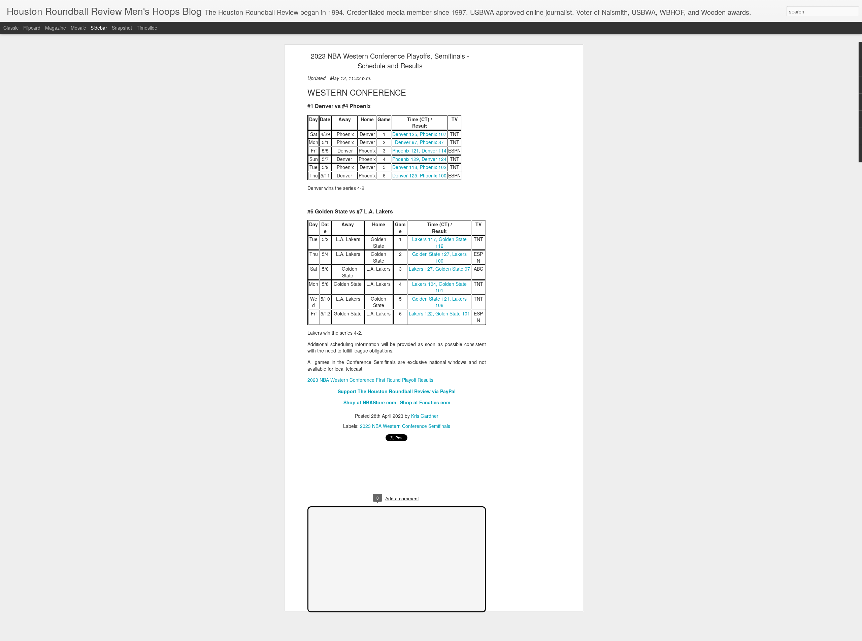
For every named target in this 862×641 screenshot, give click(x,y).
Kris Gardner (424, 415)
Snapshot (122, 27)
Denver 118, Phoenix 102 (419, 167)
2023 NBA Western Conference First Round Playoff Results (370, 379)
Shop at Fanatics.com (425, 402)
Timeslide (147, 27)
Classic (11, 27)
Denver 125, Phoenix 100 (419, 175)
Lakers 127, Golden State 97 (439, 268)
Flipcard (31, 27)
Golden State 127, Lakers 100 (439, 257)
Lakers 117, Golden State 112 (439, 242)
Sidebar (99, 27)
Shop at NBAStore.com (369, 402)
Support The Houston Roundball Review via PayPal (397, 391)
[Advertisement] (523, 160)
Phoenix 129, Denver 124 (419, 159)
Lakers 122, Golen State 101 (439, 313)
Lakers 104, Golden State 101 (439, 287)
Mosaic (78, 27)
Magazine (55, 27)
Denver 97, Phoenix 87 (419, 142)
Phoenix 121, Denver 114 (419, 150)
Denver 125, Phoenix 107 (419, 134)
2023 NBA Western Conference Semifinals (405, 426)
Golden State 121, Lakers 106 (439, 302)
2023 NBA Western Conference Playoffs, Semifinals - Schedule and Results (390, 60)
